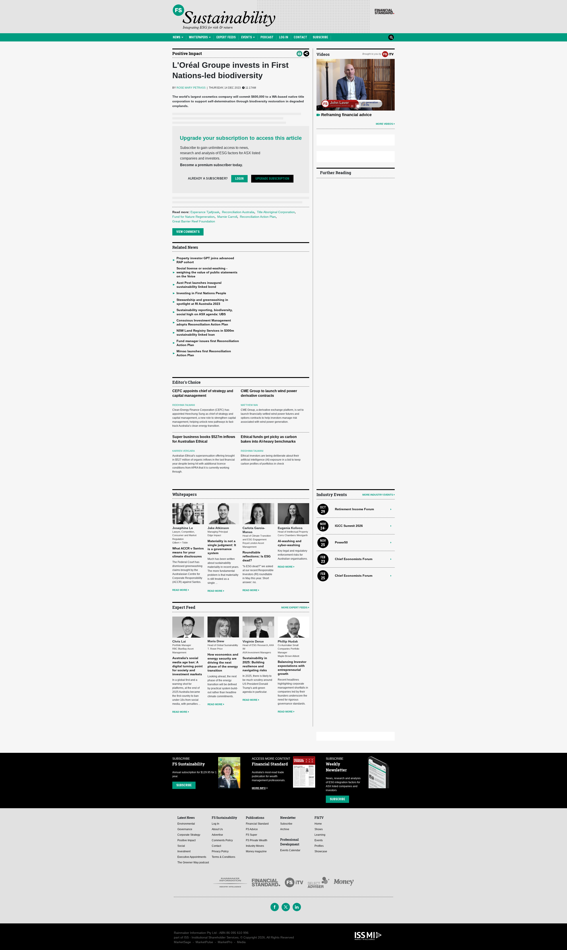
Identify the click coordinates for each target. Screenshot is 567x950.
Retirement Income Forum (354, 509)
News (177, 37)
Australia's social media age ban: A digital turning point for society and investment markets (187, 666)
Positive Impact (187, 53)
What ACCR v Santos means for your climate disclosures (188, 552)
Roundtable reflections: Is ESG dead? (257, 556)
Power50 (341, 542)
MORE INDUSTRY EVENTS (377, 494)
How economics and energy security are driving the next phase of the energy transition (223, 662)
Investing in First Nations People (201, 293)
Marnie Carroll (227, 216)
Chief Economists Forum (353, 559)
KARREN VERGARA (183, 451)
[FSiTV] (388, 54)
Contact (300, 37)
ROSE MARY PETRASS (191, 87)
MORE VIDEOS (384, 124)
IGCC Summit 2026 (349, 526)
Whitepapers (198, 37)
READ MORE (179, 590)
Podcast (267, 37)
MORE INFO (259, 788)
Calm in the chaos (338, 115)
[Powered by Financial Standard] (384, 11)
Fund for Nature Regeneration (193, 216)
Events (246, 37)
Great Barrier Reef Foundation (193, 221)
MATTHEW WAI (249, 405)
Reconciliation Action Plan (258, 216)
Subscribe (320, 37)
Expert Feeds (226, 37)
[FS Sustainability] (224, 16)
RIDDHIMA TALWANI (183, 405)
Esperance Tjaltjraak (204, 212)
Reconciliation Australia (238, 212)
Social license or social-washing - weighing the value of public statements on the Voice (207, 272)
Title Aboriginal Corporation (276, 212)
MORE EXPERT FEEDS (294, 607)
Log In (283, 37)
